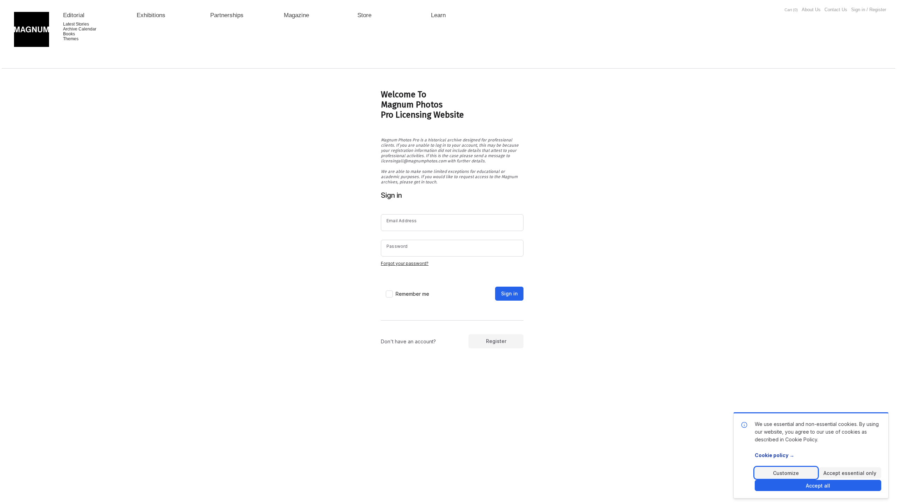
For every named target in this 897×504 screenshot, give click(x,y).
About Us (811, 9)
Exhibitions (151, 15)
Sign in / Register (868, 9)
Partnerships (227, 15)
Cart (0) (791, 10)
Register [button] (496, 341)
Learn (438, 15)
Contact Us (835, 9)
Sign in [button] (509, 293)
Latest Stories (76, 24)
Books (69, 33)
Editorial (73, 15)
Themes (70, 38)
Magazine (296, 15)
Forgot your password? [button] (405, 263)
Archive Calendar (79, 29)
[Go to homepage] (31, 29)
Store (364, 15)
